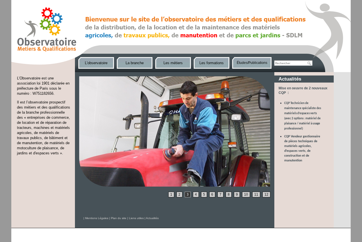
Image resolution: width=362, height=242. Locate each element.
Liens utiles (136, 218)
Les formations (211, 63)
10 (246, 194)
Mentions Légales (96, 218)
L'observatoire (96, 63)
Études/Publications (252, 63)
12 (266, 194)
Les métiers (173, 63)
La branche (135, 63)
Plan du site (118, 218)
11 (256, 194)
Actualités (152, 218)
